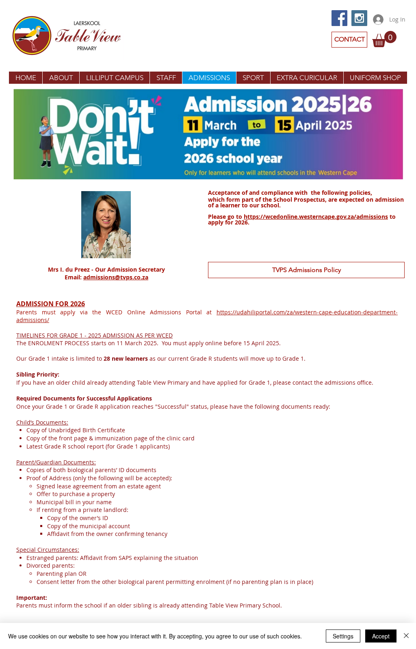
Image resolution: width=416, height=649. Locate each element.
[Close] (406, 635)
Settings (343, 636)
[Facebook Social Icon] (339, 18)
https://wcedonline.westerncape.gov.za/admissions (316, 216)
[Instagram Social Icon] (359, 18)
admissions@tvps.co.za (115, 277)
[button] (384, 39)
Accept (381, 636)
